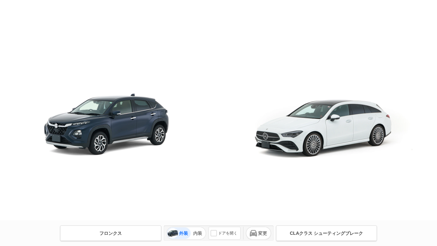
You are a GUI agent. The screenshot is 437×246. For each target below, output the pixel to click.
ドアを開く (227, 233)
